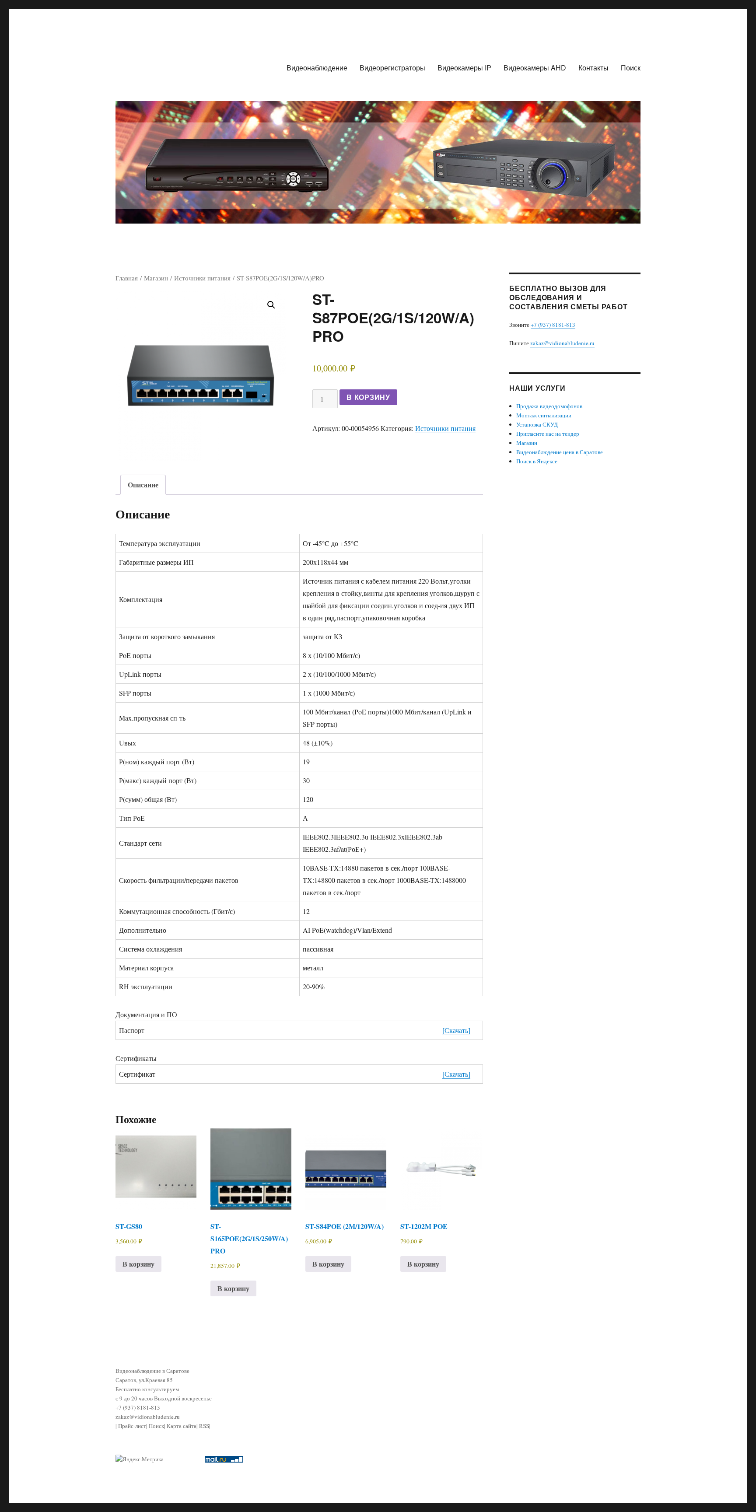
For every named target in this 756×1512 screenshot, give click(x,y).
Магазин (156, 277)
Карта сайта (181, 1426)
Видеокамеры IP (464, 68)
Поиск (630, 68)
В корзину (368, 397)
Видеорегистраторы (392, 68)
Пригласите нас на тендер (547, 434)
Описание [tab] (143, 485)
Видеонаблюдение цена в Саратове (559, 452)
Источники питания (202, 277)
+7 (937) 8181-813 (553, 325)
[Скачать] (456, 1030)
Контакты (593, 68)
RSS (204, 1426)
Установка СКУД (537, 424)
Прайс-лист (132, 1426)
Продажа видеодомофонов (549, 406)
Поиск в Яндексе (536, 461)
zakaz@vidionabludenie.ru (562, 343)
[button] (271, 305)
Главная (127, 277)
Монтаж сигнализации (543, 415)
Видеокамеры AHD (535, 68)
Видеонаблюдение (317, 68)
